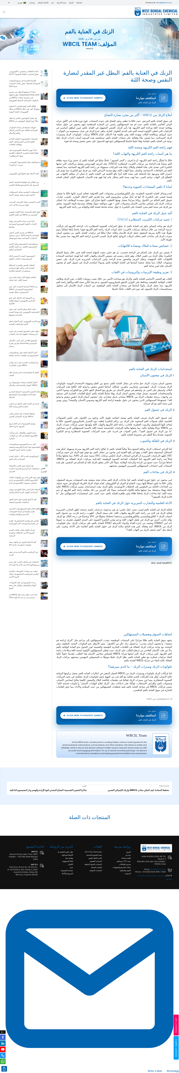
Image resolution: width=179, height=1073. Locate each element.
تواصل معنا (69, 858)
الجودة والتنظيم (125, 870)
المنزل (128, 852)
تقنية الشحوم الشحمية (94, 855)
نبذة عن (128, 855)
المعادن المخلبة (96, 867)
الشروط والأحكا (67, 873)
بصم (71, 867)
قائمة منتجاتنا (126, 858)
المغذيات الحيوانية (96, 870)
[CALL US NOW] (3, 1055)
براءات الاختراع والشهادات (122, 867)
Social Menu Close (3, 1032)
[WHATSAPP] (3, 1061)
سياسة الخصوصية (67, 870)
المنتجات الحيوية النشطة (93, 864)
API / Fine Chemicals (93, 852)
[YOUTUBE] (3, 1049)
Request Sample (176, 1048)
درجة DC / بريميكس (123, 861)
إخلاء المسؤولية (67, 861)
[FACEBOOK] (3, 1037)
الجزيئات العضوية (96, 861)
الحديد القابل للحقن (95, 858)
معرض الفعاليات (125, 864)
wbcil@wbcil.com (164, 2)
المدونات (128, 873)
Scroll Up (4, 1069)
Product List (176, 1025)
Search (3, 11)
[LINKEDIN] (3, 1043)
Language (3, 38)
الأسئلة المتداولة (67, 855)
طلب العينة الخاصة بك (65, 852)
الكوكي (70, 864)
